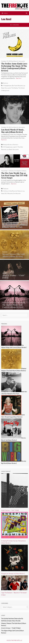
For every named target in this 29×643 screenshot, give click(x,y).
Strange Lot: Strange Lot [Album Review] (13, 573)
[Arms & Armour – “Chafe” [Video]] (14, 279)
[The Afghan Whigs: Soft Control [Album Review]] (14, 308)
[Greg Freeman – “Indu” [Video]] (14, 506)
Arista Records (12, 191)
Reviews (5, 83)
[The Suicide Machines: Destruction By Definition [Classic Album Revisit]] (14, 228)
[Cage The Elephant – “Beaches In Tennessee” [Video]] (14, 589)
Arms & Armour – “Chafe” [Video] (10, 628)
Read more (18, 78)
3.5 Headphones (7, 147)
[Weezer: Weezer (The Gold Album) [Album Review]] (14, 258)
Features (5, 188)
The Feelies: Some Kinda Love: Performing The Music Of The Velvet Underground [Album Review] (14, 67)
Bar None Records (17, 85)
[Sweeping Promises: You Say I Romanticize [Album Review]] (14, 537)
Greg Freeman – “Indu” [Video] (10, 510)
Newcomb (8, 88)
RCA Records (9, 193)
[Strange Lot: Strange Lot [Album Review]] (14, 570)
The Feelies (14, 88)
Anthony (5, 191)
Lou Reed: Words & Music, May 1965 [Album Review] (12, 130)
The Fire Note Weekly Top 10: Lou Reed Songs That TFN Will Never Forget (14, 175)
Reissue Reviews (8, 144)
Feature (19, 191)
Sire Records (16, 193)
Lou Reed (9, 149)
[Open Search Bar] (26, 13)
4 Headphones (7, 85)
